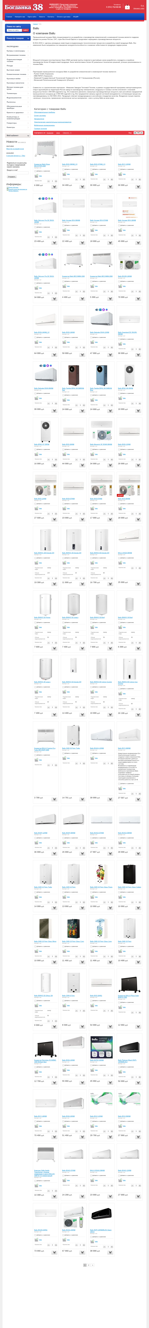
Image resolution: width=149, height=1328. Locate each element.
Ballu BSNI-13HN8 (68, 1060)
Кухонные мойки (13, 78)
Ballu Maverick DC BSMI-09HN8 (101, 444)
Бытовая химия (13, 70)
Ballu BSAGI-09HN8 (125, 833)
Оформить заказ (138, 8)
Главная (35, 24)
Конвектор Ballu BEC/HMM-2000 (101, 276)
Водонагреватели (14, 98)
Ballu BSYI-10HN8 (124, 164)
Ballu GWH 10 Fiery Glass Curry (73, 941)
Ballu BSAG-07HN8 (68, 1170)
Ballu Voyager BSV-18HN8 (127, 220)
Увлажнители (39, 119)
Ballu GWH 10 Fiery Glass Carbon (129, 887)
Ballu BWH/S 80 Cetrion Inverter (101, 682)
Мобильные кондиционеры (44, 125)
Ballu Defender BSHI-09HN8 (43, 388)
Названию (50, 133)
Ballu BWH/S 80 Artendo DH (99, 553)
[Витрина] (138, 132)
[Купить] (54, 187)
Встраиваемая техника (16, 55)
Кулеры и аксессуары (16, 51)
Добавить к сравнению (43, 171)
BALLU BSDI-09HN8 (125, 553)
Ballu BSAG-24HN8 (68, 1230)
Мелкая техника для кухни (15, 88)
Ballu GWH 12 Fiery (69, 887)
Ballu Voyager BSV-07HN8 (99, 220)
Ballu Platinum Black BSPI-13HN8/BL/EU (127, 1061)
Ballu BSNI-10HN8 (68, 1116)
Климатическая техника (16, 74)
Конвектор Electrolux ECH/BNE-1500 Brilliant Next (45, 1061)
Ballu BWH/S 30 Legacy (42, 682)
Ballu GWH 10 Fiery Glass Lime (101, 941)
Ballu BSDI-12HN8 (124, 444)
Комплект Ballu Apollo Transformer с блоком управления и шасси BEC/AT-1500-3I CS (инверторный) (44, 1173)
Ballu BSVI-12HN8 (96, 1116)
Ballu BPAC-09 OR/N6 (125, 388)
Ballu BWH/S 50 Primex (42, 617)
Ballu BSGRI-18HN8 (125, 276)
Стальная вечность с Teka (15, 156)
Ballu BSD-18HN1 (96, 995)
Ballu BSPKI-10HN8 (97, 1060)
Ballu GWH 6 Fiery (68, 995)
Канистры (11, 127)
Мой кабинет (13, 135)
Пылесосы (11, 102)
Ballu (40, 176)
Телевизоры (12, 93)
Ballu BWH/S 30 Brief (125, 617)
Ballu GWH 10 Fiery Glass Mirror (45, 941)
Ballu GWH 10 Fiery (124, 941)
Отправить (11, 177)
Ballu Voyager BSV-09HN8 (71, 220)
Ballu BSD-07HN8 (96, 499)
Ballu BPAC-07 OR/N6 (41, 444)
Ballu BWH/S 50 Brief (97, 617)
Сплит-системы (40, 115)
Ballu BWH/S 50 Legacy (70, 617)
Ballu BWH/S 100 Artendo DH (44, 553)
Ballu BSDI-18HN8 (68, 332)
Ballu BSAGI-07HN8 (97, 833)
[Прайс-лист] (141, 132)
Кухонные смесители (15, 83)
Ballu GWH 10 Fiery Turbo (71, 748)
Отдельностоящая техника (14, 60)
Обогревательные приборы (14, 107)
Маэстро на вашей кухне (15, 149)
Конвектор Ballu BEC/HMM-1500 (73, 276)
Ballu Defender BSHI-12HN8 (99, 332)
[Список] (135, 132)
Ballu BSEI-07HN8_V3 (97, 164)
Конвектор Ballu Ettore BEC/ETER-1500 (42, 165)
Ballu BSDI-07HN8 (68, 499)
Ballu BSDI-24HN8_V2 (41, 332)
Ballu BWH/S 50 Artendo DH (71, 682)
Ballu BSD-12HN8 (40, 499)
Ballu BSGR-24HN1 (40, 1230)
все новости (22, 142)
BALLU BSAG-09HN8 (97, 1170)
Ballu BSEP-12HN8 (40, 833)
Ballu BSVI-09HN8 (124, 1116)
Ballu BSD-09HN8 (124, 499)
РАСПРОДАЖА (13, 46)
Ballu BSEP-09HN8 (68, 833)
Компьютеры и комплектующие (13, 118)
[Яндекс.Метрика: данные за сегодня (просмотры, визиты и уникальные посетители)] (12, 188)
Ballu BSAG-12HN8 (124, 1170)
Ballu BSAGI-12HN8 (97, 748)
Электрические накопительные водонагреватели (52, 122)
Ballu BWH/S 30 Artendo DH (71, 553)
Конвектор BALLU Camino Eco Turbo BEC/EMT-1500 (44, 749)
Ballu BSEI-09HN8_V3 (69, 164)
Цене (58, 133)
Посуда (10, 66)
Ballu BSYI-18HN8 (40, 1116)
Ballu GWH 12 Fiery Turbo (43, 887)
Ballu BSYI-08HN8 (124, 748)
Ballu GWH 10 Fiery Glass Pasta (101, 887)
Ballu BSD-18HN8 (68, 444)
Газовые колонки (40, 129)
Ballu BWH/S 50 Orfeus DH (43, 995)
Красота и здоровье (15, 112)
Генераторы (12, 123)
